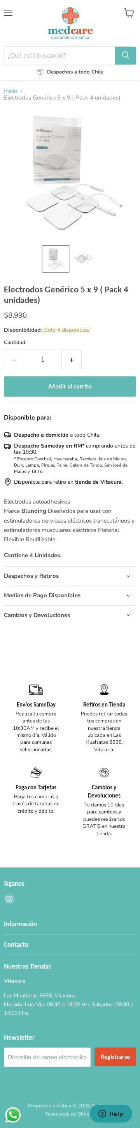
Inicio (10, 91)
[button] (55, 259)
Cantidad (14, 343)
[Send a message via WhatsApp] (13, 1115)
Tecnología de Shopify (70, 1114)
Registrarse (115, 1056)
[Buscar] (125, 56)
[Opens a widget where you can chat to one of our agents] (110, 1114)
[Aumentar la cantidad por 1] (72, 360)
